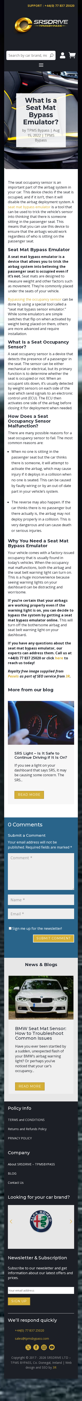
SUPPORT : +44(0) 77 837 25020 (51, 6)
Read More (29, 795)
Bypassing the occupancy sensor (34, 299)
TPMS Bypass (38, 130)
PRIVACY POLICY (20, 1138)
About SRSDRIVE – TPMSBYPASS (31, 1164)
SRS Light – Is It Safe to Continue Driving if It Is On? (40, 755)
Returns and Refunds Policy (27, 1129)
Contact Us (16, 1183)
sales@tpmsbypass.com (32, 1338)
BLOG (12, 1173)
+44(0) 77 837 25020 (29, 1330)
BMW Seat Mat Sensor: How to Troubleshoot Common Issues (40, 1033)
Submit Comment (54, 938)
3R (54, 1367)
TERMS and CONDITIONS (26, 1120)
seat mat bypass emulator (29, 207)
